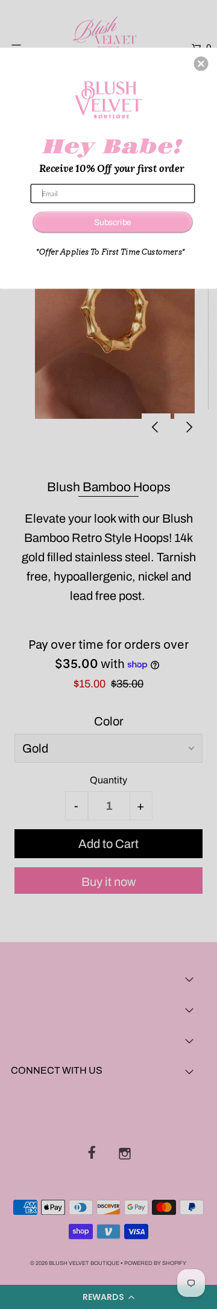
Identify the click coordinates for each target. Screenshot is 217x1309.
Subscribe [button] (112, 221)
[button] (200, 64)
